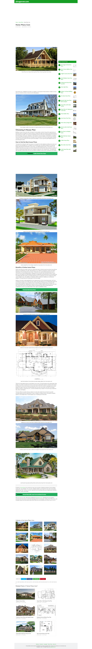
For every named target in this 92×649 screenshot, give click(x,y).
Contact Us (41, 644)
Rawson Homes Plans (20, 601)
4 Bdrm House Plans (65, 140)
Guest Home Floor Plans (66, 118)
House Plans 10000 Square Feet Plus (44, 601)
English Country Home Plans (67, 73)
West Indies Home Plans (66, 144)
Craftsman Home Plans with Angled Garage (24, 617)
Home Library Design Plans (66, 122)
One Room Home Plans (65, 96)
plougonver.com (22, 1)
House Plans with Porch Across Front (23, 633)
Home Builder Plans (65, 113)
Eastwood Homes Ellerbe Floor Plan (44, 617)
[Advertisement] (46, 13)
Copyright (45, 644)
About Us (54, 644)
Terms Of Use (50, 644)
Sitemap (37, 644)
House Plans (19, 602)
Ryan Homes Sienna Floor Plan (43, 633)
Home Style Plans (64, 87)
